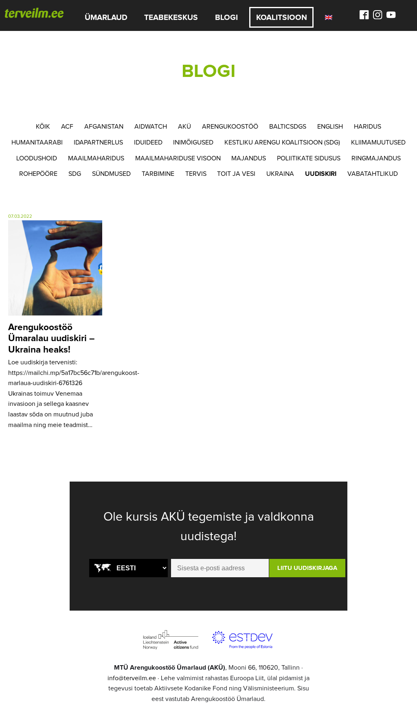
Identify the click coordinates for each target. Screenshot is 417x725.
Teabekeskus (171, 18)
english (330, 126)
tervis (195, 174)
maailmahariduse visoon (178, 158)
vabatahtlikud (372, 174)
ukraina (280, 174)
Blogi (226, 18)
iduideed (148, 142)
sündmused (111, 174)
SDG (74, 174)
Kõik (43, 126)
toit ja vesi (236, 174)
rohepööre (38, 174)
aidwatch (150, 126)
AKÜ (184, 126)
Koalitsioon (281, 18)
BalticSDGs (287, 126)
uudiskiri (320, 174)
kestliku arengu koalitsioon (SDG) (282, 142)
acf (67, 126)
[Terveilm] (34, 12)
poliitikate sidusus (308, 158)
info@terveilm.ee (132, 678)
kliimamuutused (378, 142)
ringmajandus (376, 158)
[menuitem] (329, 17)
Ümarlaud (106, 18)
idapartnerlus (98, 142)
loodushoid (36, 158)
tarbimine (158, 174)
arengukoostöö (230, 126)
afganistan (103, 126)
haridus (367, 126)
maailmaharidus (96, 158)
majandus (248, 158)
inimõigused (193, 142)
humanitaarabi (37, 142)
